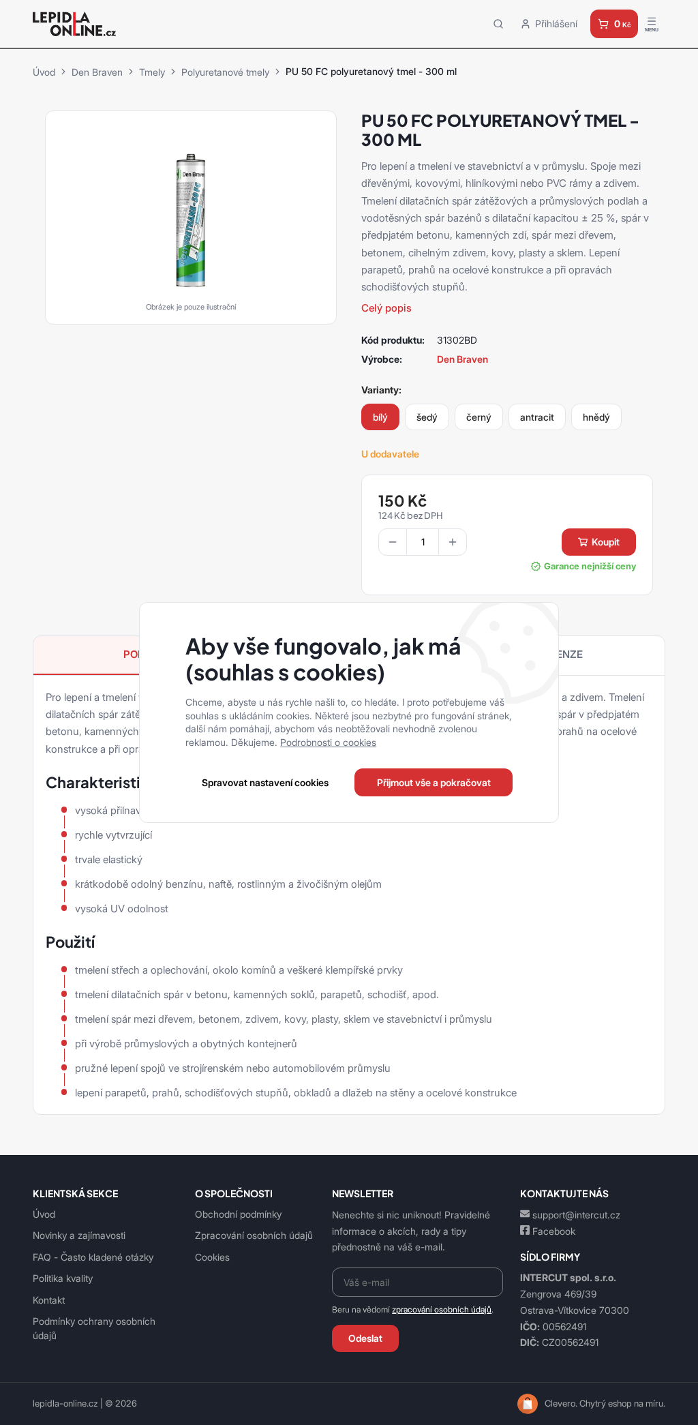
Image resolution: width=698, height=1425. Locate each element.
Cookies (212, 1257)
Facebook (553, 1231)
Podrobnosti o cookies (328, 742)
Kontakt (49, 1300)
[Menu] (651, 24)
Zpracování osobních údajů (254, 1235)
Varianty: (381, 389)
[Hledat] (498, 23)
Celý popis (386, 307)
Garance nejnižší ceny (589, 566)
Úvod (44, 72)
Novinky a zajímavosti (79, 1235)
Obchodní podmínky (238, 1214)
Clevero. (561, 1403)
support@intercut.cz (576, 1214)
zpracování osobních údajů (441, 1309)
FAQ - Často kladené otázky (93, 1257)
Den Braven (97, 72)
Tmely (152, 72)
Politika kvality (63, 1278)
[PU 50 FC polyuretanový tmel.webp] (190, 213)
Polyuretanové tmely (225, 72)
